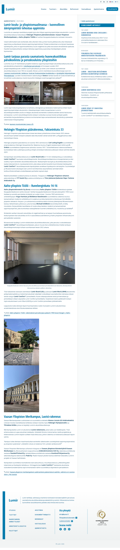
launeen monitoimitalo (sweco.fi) (21, 124)
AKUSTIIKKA (39, 510)
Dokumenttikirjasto (42, 515)
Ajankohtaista (99, 9)
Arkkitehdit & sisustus (17, 526)
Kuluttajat (13, 531)
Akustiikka (63, 9)
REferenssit (39, 519)
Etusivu (43, 9)
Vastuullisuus (86, 9)
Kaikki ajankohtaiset (88, 21)
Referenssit (74, 9)
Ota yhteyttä (112, 9)
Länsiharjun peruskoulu (32, 66)
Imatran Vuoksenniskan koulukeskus (42, 73)
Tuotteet (52, 9)
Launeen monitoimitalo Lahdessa (16, 73)
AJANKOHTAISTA (41, 528)
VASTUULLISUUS (40, 524)
